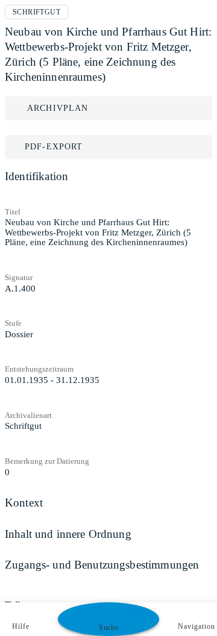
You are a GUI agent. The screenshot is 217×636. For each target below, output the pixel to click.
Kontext (24, 502)
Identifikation (36, 176)
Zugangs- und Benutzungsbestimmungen (102, 564)
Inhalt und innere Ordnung (68, 534)
